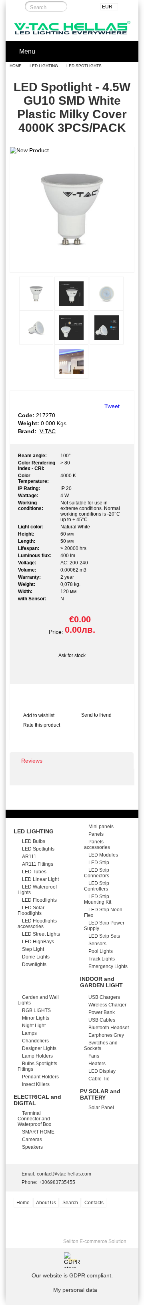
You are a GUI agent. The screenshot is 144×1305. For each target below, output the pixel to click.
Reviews (31, 760)
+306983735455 (57, 1182)
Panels (96, 834)
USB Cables (101, 1020)
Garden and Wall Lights (38, 1000)
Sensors (97, 943)
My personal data (75, 1290)
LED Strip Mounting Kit (97, 899)
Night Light (34, 1025)
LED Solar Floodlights (31, 910)
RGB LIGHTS (36, 1010)
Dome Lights (36, 957)
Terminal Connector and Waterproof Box (34, 1118)
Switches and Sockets (101, 1045)
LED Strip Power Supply (104, 925)
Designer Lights (39, 1048)
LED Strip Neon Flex (103, 912)
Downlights (34, 964)
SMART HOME (38, 1132)
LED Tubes (34, 872)
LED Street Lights (41, 934)
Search (70, 1202)
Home (16, 66)
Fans (93, 1056)
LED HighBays (38, 941)
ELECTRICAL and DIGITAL (37, 1100)
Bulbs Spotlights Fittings (37, 1066)
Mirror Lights (35, 1018)
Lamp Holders (37, 1056)
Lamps (29, 1033)
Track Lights (101, 959)
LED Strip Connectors (96, 873)
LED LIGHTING (44, 66)
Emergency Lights (108, 966)
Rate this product (41, 725)
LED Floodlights (39, 900)
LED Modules (103, 855)
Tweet (112, 406)
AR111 (29, 856)
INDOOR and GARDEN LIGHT (101, 982)
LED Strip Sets (104, 936)
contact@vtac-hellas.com (64, 1174)
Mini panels (101, 826)
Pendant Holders (40, 1077)
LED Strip (98, 862)
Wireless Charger (107, 1005)
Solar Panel (101, 1107)
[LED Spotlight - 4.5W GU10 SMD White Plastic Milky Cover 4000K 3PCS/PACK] (72, 265)
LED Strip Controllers (96, 886)
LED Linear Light (40, 879)
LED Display (102, 1071)
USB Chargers (104, 997)
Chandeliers (35, 1041)
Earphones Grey (106, 1035)
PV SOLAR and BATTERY (100, 1094)
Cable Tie (99, 1079)
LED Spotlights (84, 66)
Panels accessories (97, 844)
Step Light (33, 949)
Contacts (94, 1202)
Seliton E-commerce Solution (94, 1241)
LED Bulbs (33, 841)
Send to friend (96, 715)
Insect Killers (36, 1084)
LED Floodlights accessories (37, 923)
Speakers (32, 1147)
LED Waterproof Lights (37, 889)
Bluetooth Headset (108, 1027)
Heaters (97, 1063)
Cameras (32, 1139)
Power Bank (101, 1012)
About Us (46, 1202)
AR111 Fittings (37, 864)
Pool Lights (100, 951)
